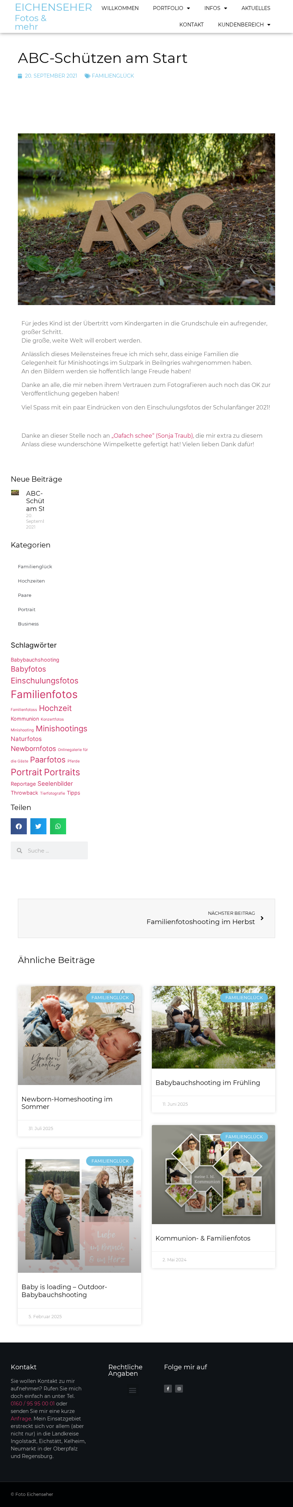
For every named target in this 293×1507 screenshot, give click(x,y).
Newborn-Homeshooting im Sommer (67, 1103)
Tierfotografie (52, 793)
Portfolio (168, 8)
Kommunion (25, 719)
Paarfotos (48, 759)
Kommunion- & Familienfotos (202, 1238)
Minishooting (22, 730)
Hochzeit (55, 708)
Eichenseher (53, 7)
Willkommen (120, 8)
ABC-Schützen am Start (41, 501)
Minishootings (62, 728)
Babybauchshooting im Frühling (207, 1083)
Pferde (74, 761)
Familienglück (113, 76)
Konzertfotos (52, 719)
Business (28, 624)
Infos (212, 8)
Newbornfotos (33, 749)
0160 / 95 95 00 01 (33, 1403)
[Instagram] (179, 1389)
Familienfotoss (24, 709)
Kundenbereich (241, 24)
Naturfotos (26, 738)
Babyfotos (28, 668)
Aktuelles (256, 8)
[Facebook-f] (168, 1389)
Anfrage (21, 1418)
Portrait (26, 609)
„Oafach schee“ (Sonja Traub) (152, 435)
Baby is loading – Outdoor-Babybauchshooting (64, 1291)
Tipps (73, 793)
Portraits (62, 772)
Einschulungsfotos (45, 680)
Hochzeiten (31, 581)
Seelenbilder (55, 783)
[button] (19, 826)
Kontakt (191, 24)
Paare (24, 595)
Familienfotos (44, 694)
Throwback (24, 793)
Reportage (23, 784)
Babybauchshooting (35, 660)
